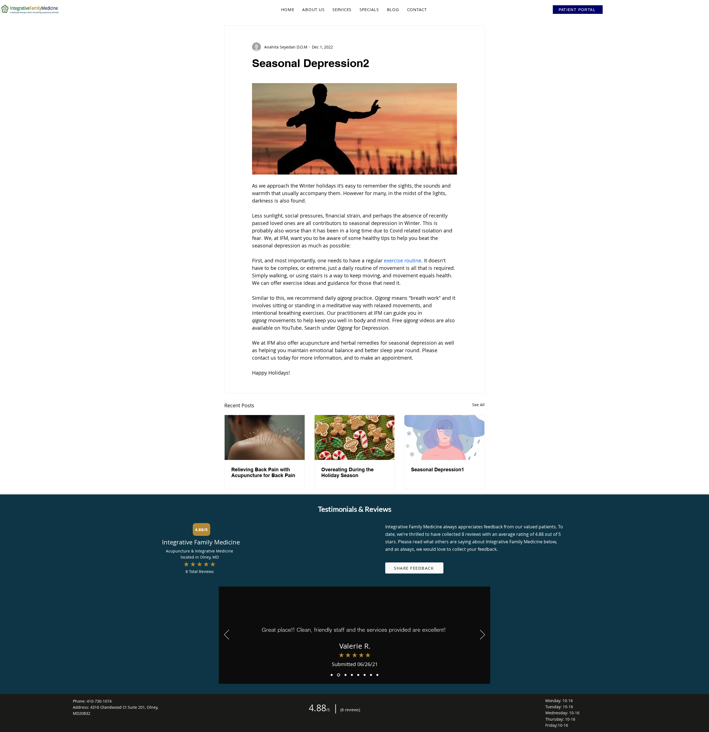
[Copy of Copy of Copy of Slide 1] (345, 675)
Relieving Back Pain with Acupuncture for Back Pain (263, 472)
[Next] (482, 635)
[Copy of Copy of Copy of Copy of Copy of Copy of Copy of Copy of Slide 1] (377, 675)
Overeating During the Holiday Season (347, 472)
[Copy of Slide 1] (332, 675)
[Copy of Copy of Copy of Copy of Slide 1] (352, 675)
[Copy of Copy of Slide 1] (338, 674)
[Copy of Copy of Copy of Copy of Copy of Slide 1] (371, 675)
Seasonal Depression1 (437, 469)
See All (478, 404)
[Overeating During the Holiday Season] (355, 437)
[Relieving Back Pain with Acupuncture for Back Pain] (265, 437)
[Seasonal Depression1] (444, 437)
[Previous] (226, 635)
